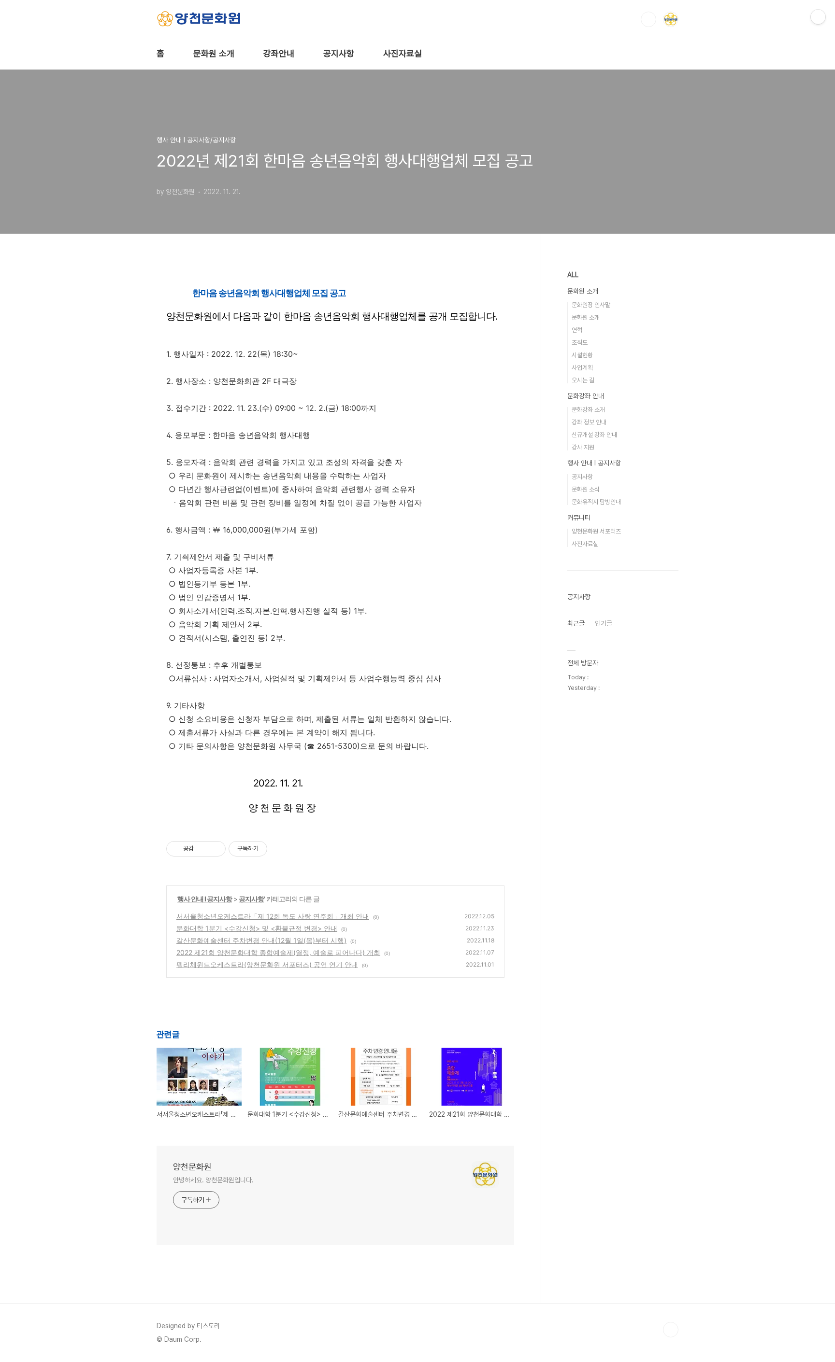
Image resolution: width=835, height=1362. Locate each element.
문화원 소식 (586, 489)
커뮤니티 (578, 517)
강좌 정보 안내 (589, 422)
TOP (670, 1329)
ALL (572, 275)
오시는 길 (583, 380)
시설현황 (582, 355)
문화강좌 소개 (588, 409)
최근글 (576, 623)
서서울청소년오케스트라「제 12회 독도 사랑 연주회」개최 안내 (272, 916)
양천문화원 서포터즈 (596, 531)
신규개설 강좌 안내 (594, 434)
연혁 (577, 330)
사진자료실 (402, 53)
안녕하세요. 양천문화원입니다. (213, 1180)
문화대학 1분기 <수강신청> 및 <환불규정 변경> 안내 (256, 928)
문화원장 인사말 (591, 305)
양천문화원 (192, 1167)
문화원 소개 (213, 53)
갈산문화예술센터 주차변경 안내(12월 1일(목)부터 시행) (261, 940)
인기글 (603, 623)
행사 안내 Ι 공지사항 (204, 899)
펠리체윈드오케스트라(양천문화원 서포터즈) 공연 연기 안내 (267, 964)
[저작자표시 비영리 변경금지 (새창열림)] (280, 849)
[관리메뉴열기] (818, 17)
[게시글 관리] (215, 849)
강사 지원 (583, 447)
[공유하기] (203, 849)
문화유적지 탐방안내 (596, 501)
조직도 (580, 342)
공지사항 (338, 53)
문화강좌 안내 (585, 396)
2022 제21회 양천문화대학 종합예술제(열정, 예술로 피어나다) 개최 (278, 952)
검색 (648, 19)
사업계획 (582, 367)
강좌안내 (278, 53)
